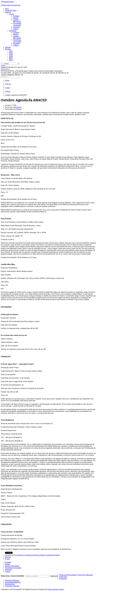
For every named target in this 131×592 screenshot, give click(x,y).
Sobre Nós (63, 577)
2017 (11, 51)
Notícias (8, 12)
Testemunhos (10, 584)
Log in (3, 65)
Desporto (16, 27)
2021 (11, 58)
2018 (11, 53)
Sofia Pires (18, 107)
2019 (11, 54)
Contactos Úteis (10, 10)
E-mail (7, 559)
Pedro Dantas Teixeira (56, 589)
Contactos (63, 578)
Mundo (15, 18)
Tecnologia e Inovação (17, 24)
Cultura (15, 29)
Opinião (8, 47)
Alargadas (12, 31)
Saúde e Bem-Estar (17, 20)
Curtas (11, 14)
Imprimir (8, 557)
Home (7, 80)
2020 (11, 56)
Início (7, 8)
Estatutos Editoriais (12, 580)
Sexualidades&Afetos (13, 582)
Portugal (16, 16)
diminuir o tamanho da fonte (28, 555)
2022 (11, 60)
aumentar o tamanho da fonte (49, 555)
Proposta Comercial (12, 586)
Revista (7, 49)
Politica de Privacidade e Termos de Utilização (76, 575)
